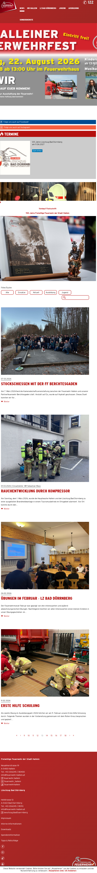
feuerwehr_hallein (12, 781)
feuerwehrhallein (12, 785)
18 (65, 736)
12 (38, 736)
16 (56, 736)
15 (51, 736)
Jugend (62, 8)
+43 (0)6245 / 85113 (14, 806)
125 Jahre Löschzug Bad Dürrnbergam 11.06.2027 (47, 143)
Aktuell (36, 292)
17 (61, 736)
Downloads (6, 829)
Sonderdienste (26, 20)
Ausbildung (73, 8)
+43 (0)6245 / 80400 (15, 772)
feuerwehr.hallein (11, 778)
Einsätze (21, 292)
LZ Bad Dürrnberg (48, 8)
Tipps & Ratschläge (9, 841)
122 (90, 2)
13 (42, 736)
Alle (7, 292)
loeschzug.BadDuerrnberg (15, 813)
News (22, 8)
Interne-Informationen (11, 824)
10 (29, 736)
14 (47, 736)
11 (33, 736)
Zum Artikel (37, 151)
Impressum (6, 818)
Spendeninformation (10, 835)
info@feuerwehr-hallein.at (13, 775)
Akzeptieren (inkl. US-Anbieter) (62, 871)
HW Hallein (32, 8)
